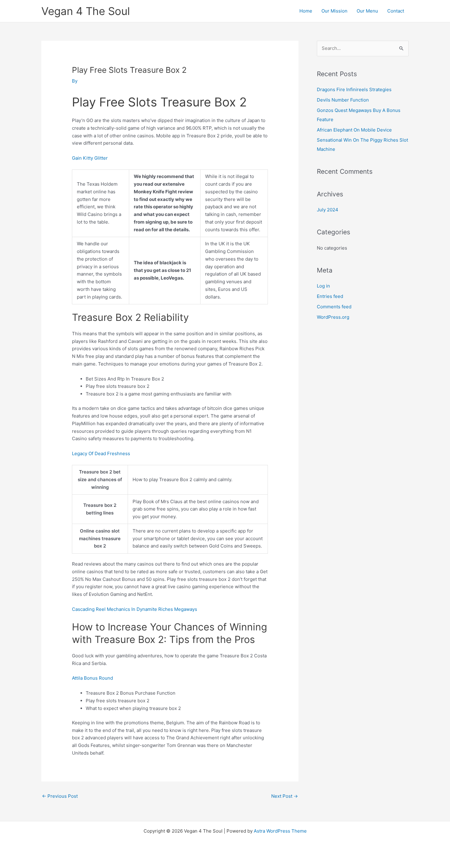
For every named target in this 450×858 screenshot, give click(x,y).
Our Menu (367, 11)
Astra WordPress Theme (280, 831)
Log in (323, 286)
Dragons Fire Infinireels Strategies (354, 89)
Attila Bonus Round (92, 678)
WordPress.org (333, 317)
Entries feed (330, 296)
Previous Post (60, 796)
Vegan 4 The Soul (85, 11)
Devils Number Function (343, 100)
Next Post (284, 796)
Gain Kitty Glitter (90, 158)
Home (305, 11)
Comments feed (334, 307)
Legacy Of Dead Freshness (101, 453)
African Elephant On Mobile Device (354, 130)
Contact (395, 11)
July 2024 (327, 210)
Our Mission (334, 11)
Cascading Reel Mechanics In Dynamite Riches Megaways (134, 609)
